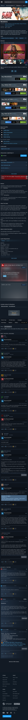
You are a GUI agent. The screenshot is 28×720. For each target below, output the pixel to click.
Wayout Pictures (23, 23)
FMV (17, 38)
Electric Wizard (7, 533)
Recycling (15, 683)
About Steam (5, 677)
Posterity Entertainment (9, 24)
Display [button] (16, 322)
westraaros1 (6, 484)
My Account (15, 697)
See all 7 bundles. (4, 127)
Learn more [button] (23, 155)
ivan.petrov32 (7, 353)
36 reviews (6, 485)
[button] (3, 5)
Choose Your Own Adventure (7, 38)
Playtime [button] (10, 322)
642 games (6, 434)
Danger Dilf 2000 (7, 374)
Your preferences (12, 306)
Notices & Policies (6, 695)
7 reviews (5, 337)
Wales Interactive (8, 23)
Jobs (14, 679)
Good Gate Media (15, 23)
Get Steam (15, 691)
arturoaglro (6, 433)
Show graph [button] (23, 322)
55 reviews (11, 354)
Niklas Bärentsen (7, 451)
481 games (6, 416)
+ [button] (25, 38)
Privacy (4, 691)
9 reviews (5, 510)
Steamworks (5, 681)
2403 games (6, 354)
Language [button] (19, 319)
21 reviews (11, 416)
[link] (15, 93)
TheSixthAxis (5, 188)
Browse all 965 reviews (14, 661)
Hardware (15, 681)
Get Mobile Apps (7, 716)
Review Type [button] (3, 319)
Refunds (4, 700)
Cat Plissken (6, 396)
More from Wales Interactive (13, 265)
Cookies (4, 697)
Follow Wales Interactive (11, 272)
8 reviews (5, 376)
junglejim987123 (7, 509)
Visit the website (4, 168)
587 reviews (6, 534)
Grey (5, 335)
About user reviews (4, 306)
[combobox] (14, 2)
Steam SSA (5, 679)
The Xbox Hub (5, 199)
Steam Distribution (6, 683)
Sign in (2, 67)
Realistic (21, 38)
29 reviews (6, 452)
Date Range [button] (3, 322)
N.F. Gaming (6, 415)
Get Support (15, 695)
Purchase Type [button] (12, 319)
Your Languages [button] (7, 326)
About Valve (15, 677)
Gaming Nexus (6, 195)
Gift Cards (5, 686)
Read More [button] (24, 474)
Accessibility (5, 693)
